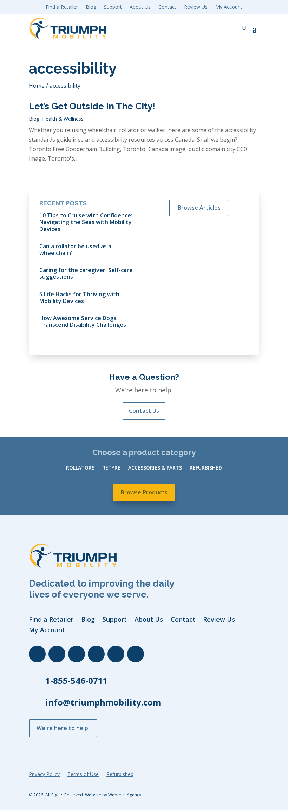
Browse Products (144, 492)
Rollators (80, 468)
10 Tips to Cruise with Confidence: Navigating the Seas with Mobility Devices (85, 221)
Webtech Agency (124, 795)
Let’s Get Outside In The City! (92, 106)
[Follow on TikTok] (115, 654)
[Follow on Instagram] (96, 654)
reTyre (111, 468)
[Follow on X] (76, 654)
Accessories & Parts (155, 468)
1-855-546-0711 (76, 680)
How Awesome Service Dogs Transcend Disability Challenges (82, 321)
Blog (34, 118)
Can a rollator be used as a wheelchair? (75, 249)
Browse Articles (199, 207)
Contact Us (144, 410)
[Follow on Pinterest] (135, 654)
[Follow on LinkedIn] (56, 654)
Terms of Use (83, 774)
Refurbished (206, 468)
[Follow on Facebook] (37, 654)
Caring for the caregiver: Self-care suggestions (86, 273)
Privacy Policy (44, 774)
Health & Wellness (63, 118)
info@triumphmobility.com (103, 702)
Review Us (196, 7)
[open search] (244, 28)
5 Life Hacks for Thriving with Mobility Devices (79, 297)
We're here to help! (63, 728)
